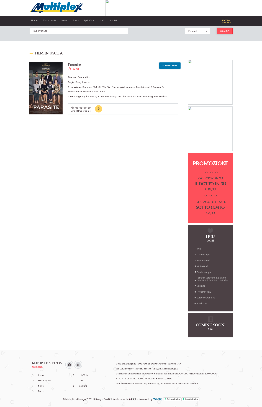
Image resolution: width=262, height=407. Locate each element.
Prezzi (76, 20)
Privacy (97, 399)
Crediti (107, 399)
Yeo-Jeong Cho (113, 96)
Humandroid (203, 260)
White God (202, 266)
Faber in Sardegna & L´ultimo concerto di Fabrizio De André (212, 279)
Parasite (74, 65)
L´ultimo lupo (203, 254)
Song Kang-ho (81, 96)
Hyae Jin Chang (145, 96)
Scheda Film (170, 65)
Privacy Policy (173, 399)
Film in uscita (49, 20)
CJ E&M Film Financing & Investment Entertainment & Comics (129, 87)
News (64, 20)
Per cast (192, 31)
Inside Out (202, 303)
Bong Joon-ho (83, 82)
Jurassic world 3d (206, 297)
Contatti (114, 20)
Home (34, 20)
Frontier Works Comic (94, 91)
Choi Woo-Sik (129, 96)
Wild (199, 249)
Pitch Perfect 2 (204, 292)
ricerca (224, 31)
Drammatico (84, 77)
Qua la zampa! (204, 272)
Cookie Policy (191, 399)
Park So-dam (160, 96)
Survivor (201, 286)
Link (103, 20)
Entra (226, 20)
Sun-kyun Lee (97, 96)
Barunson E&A (90, 87)
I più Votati (89, 20)
